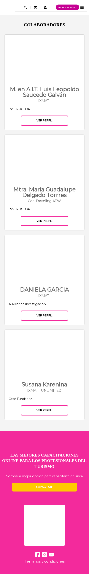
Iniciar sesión (66, 7)
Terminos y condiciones (45, 561)
